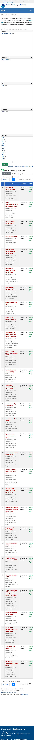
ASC (3, 145)
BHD (3, 152)
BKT (3, 154)
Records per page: (24, 179)
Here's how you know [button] (8, 2)
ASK (3, 147)
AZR (3, 149)
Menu (3, 10)
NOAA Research (6, 735)
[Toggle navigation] (30, 10)
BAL (3, 150)
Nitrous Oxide (5, 59)
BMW (3, 158)
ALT (2, 139)
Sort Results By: (16, 174)
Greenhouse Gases (7, 33)
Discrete (4, 111)
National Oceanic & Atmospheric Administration (16, 734)
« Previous (5, 180)
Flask (3, 85)
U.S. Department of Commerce (11, 732)
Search (5, 164)
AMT (3, 141)
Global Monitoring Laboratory (16, 5)
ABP (3, 137)
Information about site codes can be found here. (20, 166)
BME (3, 156)
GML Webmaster (24, 694)
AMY (3, 143)
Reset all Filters (6, 173)
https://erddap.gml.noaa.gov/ (8, 692)
